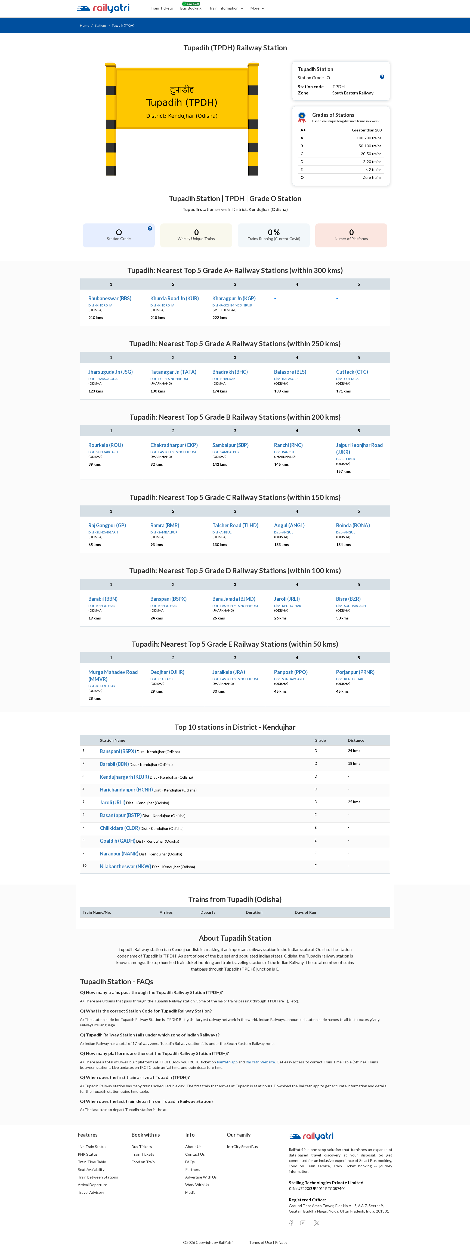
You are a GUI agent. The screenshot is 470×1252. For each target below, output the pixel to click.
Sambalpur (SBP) (230, 445)
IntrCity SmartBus (242, 1146)
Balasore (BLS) (290, 372)
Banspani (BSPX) (168, 599)
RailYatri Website (260, 1062)
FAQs (190, 1161)
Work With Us (197, 1184)
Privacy (281, 1242)
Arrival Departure (92, 1184)
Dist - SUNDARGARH (103, 452)
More (255, 8)
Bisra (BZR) (348, 599)
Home (84, 25)
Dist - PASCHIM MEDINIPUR (232, 305)
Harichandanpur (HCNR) (126, 790)
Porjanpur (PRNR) (355, 672)
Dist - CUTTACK (347, 379)
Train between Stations (98, 1177)
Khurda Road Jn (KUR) (174, 298)
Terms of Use (261, 1242)
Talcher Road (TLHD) (235, 525)
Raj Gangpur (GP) (107, 525)
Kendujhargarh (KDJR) (124, 777)
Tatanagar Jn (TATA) (173, 372)
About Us (193, 1146)
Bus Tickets (142, 1146)
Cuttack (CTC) (352, 372)
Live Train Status (92, 1146)
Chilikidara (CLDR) (120, 828)
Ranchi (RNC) (288, 445)
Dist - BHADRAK (224, 379)
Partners (192, 1169)
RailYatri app (227, 1062)
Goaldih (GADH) (117, 841)
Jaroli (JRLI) (287, 599)
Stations (101, 25)
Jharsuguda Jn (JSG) (110, 372)
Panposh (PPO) (291, 672)
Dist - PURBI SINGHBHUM (169, 379)
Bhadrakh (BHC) (230, 372)
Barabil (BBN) (103, 599)
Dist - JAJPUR (345, 459)
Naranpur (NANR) (119, 854)
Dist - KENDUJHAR (101, 606)
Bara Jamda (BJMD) (233, 599)
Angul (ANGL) (289, 525)
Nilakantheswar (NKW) (125, 866)
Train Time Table (92, 1161)
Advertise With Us (201, 1177)
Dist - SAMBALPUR (225, 452)
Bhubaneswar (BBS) (109, 298)
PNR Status (88, 1154)
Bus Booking (191, 8)
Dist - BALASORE (286, 379)
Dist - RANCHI (284, 452)
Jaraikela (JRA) (228, 672)
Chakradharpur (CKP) (174, 445)
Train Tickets (161, 8)
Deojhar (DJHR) (167, 672)
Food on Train (143, 1161)
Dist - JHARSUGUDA (103, 379)
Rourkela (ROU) (105, 445)
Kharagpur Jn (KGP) (234, 298)
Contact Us (195, 1154)
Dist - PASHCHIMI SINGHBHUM (173, 452)
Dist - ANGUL (221, 532)
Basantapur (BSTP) (121, 815)
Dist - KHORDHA (100, 305)
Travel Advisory (91, 1192)
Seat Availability (91, 1169)
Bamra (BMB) (164, 525)
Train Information (224, 8)
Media (190, 1192)
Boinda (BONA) (353, 525)
